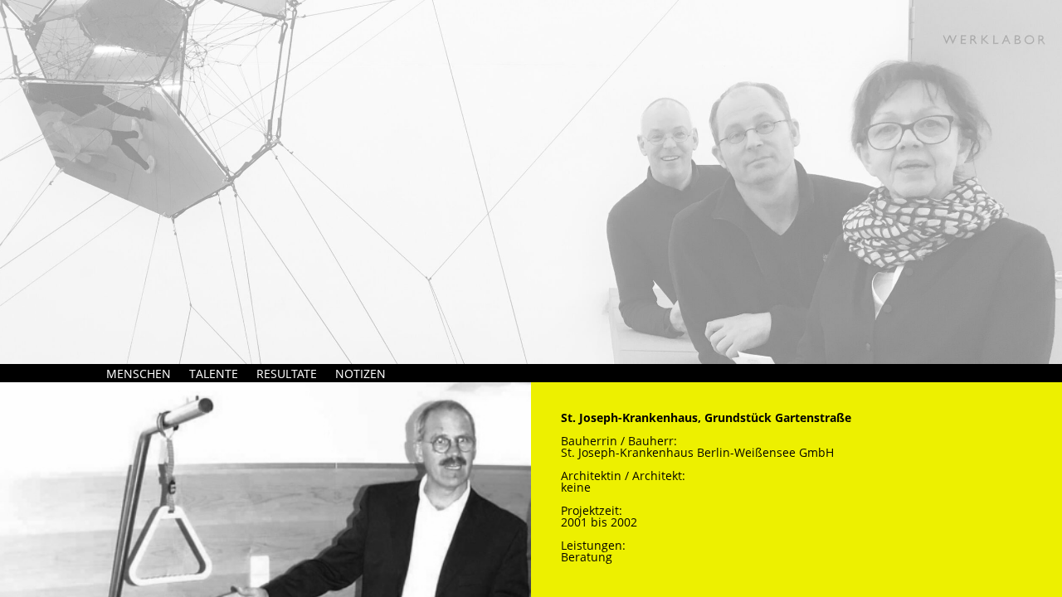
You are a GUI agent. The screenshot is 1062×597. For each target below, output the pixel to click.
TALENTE (213, 373)
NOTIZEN (360, 373)
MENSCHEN (138, 373)
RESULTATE (286, 373)
